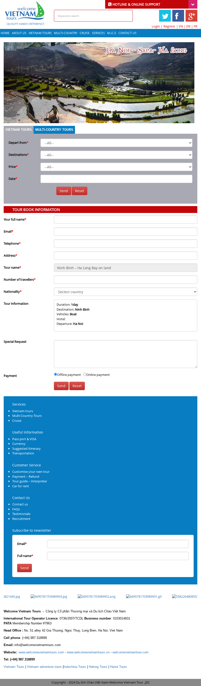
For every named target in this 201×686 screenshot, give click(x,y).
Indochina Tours (74, 667)
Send (64, 190)
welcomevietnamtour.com (131, 652)
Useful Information (27, 432)
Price (13, 166)
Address (10, 255)
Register (169, 26)
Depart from (18, 142)
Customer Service (26, 465)
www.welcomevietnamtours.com (41, 652)
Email (8, 231)
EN (188, 26)
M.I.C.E (111, 33)
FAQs (16, 509)
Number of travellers (20, 279)
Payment (10, 375)
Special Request (15, 341)
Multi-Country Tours (54, 130)
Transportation (23, 453)
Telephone (12, 243)
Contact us (20, 504)
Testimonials (21, 514)
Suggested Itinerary (26, 448)
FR (195, 26)
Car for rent (20, 486)
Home (5, 33)
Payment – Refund (25, 476)
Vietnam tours (40, 33)
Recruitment (21, 518)
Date (13, 178)
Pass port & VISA (24, 439)
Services (98, 33)
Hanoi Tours (118, 667)
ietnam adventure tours (44, 667)
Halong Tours (98, 667)
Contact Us (127, 33)
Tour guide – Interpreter (29, 481)
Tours (14, 667)
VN (181, 26)
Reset (79, 190)
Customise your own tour (31, 471)
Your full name (15, 219)
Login (156, 26)
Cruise (85, 33)
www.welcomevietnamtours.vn (88, 652)
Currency (18, 443)
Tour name (12, 267)
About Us (19, 33)
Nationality (13, 291)
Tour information (16, 303)
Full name (25, 556)
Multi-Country (65, 33)
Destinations (19, 154)
